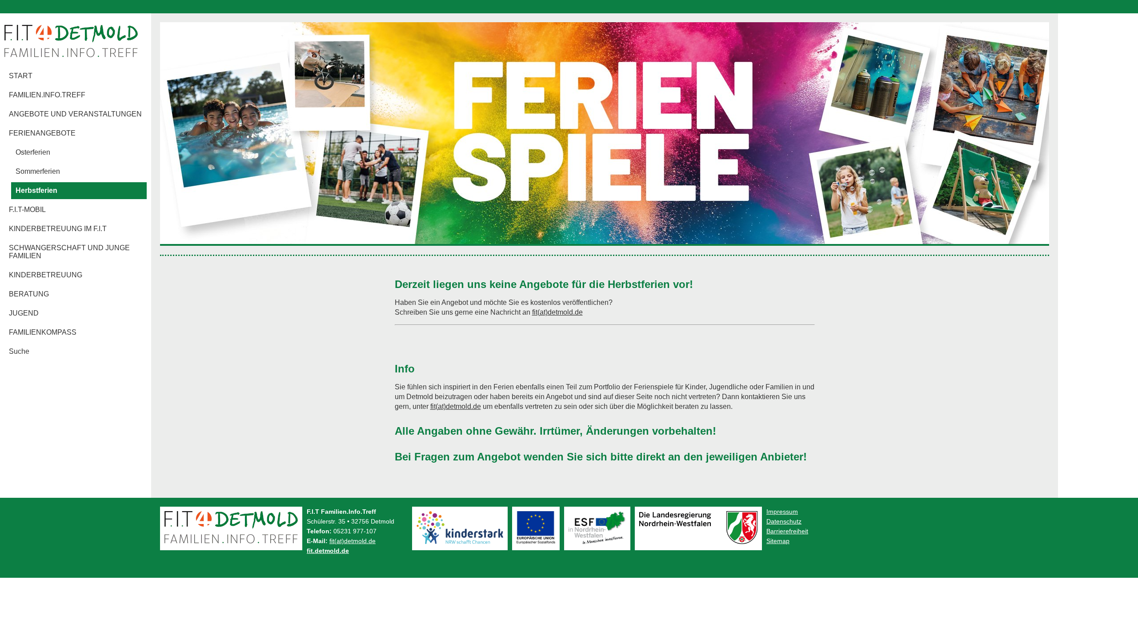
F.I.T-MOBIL (27, 209)
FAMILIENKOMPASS (42, 332)
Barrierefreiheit (787, 531)
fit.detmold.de (328, 550)
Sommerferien (38, 171)
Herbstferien (36, 190)
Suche (19, 351)
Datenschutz (783, 521)
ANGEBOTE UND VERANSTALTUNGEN (75, 114)
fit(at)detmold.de (557, 312)
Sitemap (777, 540)
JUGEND (24, 313)
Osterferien (33, 152)
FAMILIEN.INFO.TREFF (47, 95)
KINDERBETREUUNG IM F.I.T (58, 228)
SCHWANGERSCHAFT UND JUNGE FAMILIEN (69, 252)
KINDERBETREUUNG (45, 275)
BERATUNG (29, 294)
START (20, 76)
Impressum (782, 511)
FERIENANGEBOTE (42, 133)
